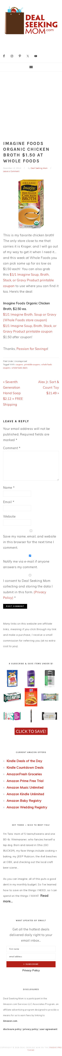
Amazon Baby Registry (24, 801)
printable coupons (32, 364)
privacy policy (30, 1029)
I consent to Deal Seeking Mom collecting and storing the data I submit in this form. (28, 589)
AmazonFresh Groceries (24, 774)
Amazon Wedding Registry (27, 807)
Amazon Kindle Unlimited (25, 794)
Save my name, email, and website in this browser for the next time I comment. (29, 542)
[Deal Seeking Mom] (31, 35)
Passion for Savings (32, 349)
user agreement (48, 1029)
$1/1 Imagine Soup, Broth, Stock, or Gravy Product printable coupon (28, 280)
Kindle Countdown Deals (25, 767)
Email (8, 502)
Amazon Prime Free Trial (25, 781)
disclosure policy (12, 1029)
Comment (12, 448)
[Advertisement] (31, 104)
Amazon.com (10, 1021)
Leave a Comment (11, 171)
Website (9, 516)
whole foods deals (20, 368)
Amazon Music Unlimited (25, 787)
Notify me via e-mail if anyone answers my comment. (26, 564)
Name (9, 488)
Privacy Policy (31, 970)
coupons (19, 364)
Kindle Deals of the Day (24, 761)
